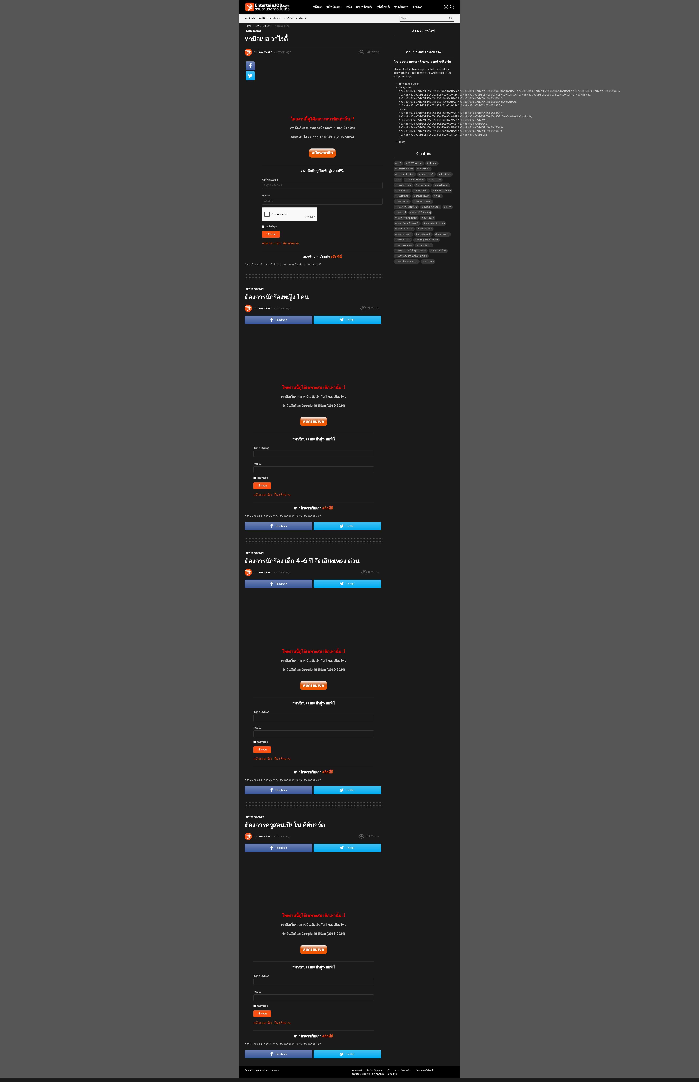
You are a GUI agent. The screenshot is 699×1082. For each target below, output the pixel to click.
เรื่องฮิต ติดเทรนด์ (374, 1070)
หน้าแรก (317, 6)
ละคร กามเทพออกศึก (407, 218)
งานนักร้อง (288, 18)
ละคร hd (401, 212)
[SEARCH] (452, 7)
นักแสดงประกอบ (423, 201)
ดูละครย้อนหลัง (364, 6)
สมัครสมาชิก (271, 243)
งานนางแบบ (403, 190)
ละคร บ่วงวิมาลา (405, 229)
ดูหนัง (349, 6)
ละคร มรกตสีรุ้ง (404, 234)
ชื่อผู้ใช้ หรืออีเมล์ (270, 180)
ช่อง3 (438, 196)
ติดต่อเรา (417, 6)
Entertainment (405, 169)
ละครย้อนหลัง (424, 234)
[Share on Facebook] (250, 65)
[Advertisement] (322, 83)
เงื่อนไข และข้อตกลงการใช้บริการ (368, 1074)
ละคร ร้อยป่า (443, 234)
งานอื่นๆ (299, 18)
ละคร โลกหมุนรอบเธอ (407, 261)
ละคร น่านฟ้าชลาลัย (435, 223)
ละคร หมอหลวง (404, 245)
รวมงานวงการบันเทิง (407, 207)
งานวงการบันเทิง (292, 264)
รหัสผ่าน (266, 196)
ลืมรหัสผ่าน (291, 243)
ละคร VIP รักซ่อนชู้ (421, 212)
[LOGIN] (446, 7)
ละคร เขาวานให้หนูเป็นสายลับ (411, 250)
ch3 (399, 163)
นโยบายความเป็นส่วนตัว (398, 1070)
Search (450, 19)
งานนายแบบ (422, 190)
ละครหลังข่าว (425, 245)
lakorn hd (424, 169)
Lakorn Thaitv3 (405, 174)
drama (433, 163)
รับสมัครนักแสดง (432, 207)
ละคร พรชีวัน (426, 229)
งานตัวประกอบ (404, 185)
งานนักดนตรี (254, 264)
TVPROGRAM (415, 180)
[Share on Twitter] (250, 75)
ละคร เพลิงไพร (439, 250)
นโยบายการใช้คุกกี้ (424, 1070)
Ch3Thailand (415, 163)
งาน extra (436, 180)
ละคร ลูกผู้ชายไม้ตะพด (427, 240)
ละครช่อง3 (429, 218)
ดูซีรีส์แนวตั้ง (383, 6)
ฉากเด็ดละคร (401, 6)
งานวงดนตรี (313, 264)
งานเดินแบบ (403, 196)
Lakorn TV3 (427, 174)
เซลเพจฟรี (357, 1070)
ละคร (448, 207)
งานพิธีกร (263, 18)
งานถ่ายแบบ (275, 18)
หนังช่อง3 (429, 261)
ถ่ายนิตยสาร (403, 201)
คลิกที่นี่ (336, 257)
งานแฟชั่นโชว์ (422, 196)
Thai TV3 (446, 174)
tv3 (399, 180)
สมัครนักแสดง (333, 6)
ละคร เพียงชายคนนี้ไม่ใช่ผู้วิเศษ (412, 256)
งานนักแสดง (250, 18)
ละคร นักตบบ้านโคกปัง (408, 223)
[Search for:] (427, 18)
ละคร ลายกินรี (403, 240)
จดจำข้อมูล (271, 226)
